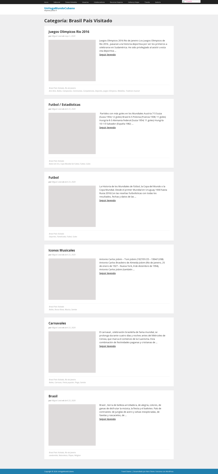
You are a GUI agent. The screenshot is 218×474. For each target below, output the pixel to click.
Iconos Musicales (61, 250)
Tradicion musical (133, 91)
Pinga (77, 382)
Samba (74, 309)
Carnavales (57, 323)
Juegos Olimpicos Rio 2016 (68, 31)
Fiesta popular (68, 382)
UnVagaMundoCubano (59, 8)
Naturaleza (63, 455)
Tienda (147, 2)
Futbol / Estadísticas (64, 104)
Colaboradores (99, 2)
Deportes (98, 91)
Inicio (46, 2)
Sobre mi (57, 2)
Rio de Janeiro (70, 88)
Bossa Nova (59, 309)
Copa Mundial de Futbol (69, 164)
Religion (77, 455)
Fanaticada (61, 236)
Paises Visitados (71, 2)
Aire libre (52, 91)
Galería (158, 2)
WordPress (169, 471)
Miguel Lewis (57, 36)
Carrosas (58, 382)
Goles (88, 164)
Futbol (82, 164)
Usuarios (85, 2)
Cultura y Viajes (133, 2)
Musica (67, 309)
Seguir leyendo (107, 54)
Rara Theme (150, 471)
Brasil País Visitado (56, 88)
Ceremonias (77, 91)
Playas (70, 455)
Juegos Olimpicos (110, 91)
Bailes (59, 91)
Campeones (67, 91)
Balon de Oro (54, 164)
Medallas (121, 91)
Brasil (52, 396)
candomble (53, 455)
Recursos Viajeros (116, 2)
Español (189, 1)
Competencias (88, 91)
